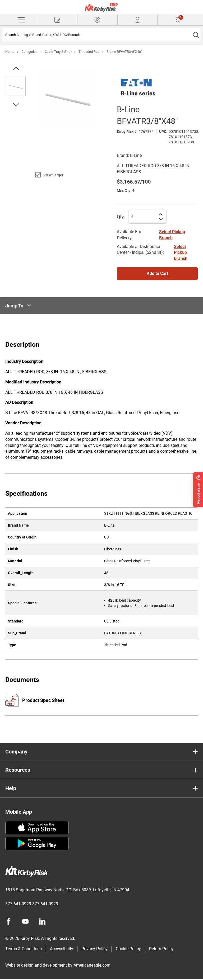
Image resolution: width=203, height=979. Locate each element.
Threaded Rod (89, 52)
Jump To (14, 305)
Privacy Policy (94, 948)
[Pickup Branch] (138, 19)
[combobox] (97, 34)
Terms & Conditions (23, 948)
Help (10, 788)
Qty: (121, 216)
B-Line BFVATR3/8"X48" (124, 52)
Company (16, 751)
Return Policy (161, 948)
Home (9, 52)
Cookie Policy (128, 948)
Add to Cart (157, 273)
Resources (17, 770)
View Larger (53, 175)
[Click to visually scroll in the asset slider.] (15, 68)
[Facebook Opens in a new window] (8, 921)
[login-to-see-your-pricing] (97, 19)
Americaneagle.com (91, 965)
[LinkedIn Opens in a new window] (42, 921)
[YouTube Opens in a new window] (25, 921)
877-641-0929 (18, 903)
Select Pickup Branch (180, 252)
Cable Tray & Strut (58, 52)
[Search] (195, 34)
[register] (57, 19)
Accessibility (61, 948)
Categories (29, 52)
